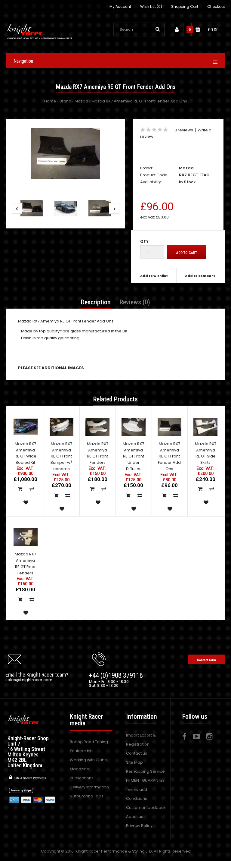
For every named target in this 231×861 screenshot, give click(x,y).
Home (50, 101)
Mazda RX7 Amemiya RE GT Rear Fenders (25, 563)
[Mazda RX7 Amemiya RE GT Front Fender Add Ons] (65, 153)
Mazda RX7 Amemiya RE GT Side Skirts (205, 453)
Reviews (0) (135, 302)
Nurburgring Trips (86, 796)
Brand (65, 101)
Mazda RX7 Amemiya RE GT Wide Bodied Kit (25, 453)
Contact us (136, 753)
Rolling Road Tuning (89, 742)
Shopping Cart (184, 6)
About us (134, 816)
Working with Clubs (88, 760)
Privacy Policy (139, 825)
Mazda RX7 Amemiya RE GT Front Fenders (97, 453)
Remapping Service (145, 771)
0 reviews (183, 130)
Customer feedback (146, 807)
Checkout (216, 6)
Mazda (81, 101)
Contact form (206, 660)
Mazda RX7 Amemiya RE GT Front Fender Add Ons (139, 101)
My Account (120, 6)
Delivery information (89, 787)
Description (96, 302)
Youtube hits (82, 751)
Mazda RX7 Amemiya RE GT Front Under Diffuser (133, 456)
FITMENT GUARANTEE (145, 780)
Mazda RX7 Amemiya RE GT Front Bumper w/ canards (61, 456)
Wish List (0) (151, 6)
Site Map (134, 762)
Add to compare (200, 275)
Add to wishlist (154, 275)
